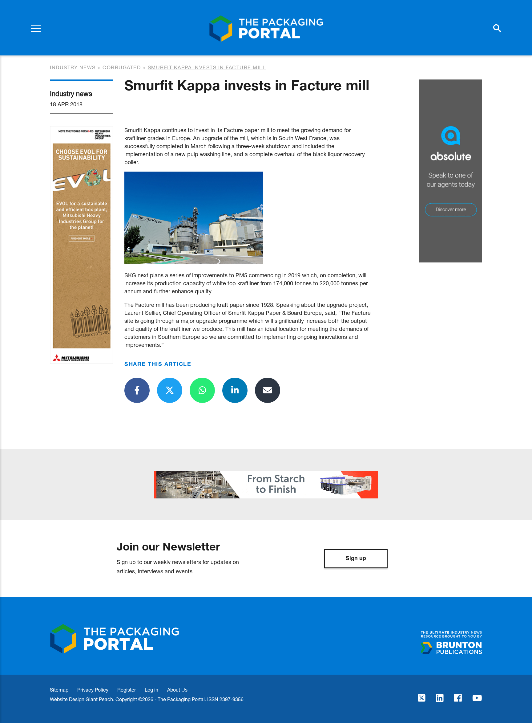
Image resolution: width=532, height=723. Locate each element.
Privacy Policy (92, 690)
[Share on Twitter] (169, 390)
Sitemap (59, 690)
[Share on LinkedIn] (235, 390)
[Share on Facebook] (137, 390)
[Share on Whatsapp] (202, 390)
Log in (151, 690)
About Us (177, 690)
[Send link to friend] (267, 390)
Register (126, 690)
